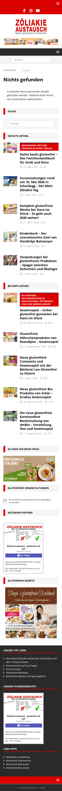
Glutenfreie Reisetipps (17, 672)
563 (50, 322)
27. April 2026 (31, 222)
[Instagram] (31, 10)
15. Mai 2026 (30, 167)
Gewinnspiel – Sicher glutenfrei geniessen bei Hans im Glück (39, 307)
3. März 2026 (30, 378)
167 (49, 433)
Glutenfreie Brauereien (17, 767)
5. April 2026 (30, 273)
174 (50, 401)
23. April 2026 (31, 246)
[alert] (31, 501)
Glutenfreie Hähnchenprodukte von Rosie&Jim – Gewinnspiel (39, 338)
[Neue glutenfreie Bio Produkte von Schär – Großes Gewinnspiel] (10, 392)
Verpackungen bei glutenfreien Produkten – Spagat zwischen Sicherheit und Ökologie (38, 263)
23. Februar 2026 (33, 322)
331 (46, 378)
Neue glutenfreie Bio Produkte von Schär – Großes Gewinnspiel (36, 393)
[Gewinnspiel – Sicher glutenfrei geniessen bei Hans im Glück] (10, 298)
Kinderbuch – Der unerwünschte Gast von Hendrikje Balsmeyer (38, 237)
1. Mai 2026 (29, 194)
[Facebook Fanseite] (24, 10)
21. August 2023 (32, 433)
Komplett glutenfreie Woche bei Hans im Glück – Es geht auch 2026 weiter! (36, 212)
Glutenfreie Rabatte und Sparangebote (26, 676)
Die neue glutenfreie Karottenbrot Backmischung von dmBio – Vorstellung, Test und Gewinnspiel (36, 421)
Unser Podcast (13, 669)
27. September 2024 (34, 346)
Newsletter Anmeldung (18, 757)
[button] (57, 3)
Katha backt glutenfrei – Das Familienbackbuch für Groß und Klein (39, 154)
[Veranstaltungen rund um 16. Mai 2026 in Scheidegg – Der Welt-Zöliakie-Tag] (10, 181)
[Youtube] (38, 10)
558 (54, 346)
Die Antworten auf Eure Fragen (21, 665)
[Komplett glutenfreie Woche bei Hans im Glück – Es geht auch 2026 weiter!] (10, 209)
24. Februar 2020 (33, 401)
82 (44, 167)
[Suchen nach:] (31, 59)
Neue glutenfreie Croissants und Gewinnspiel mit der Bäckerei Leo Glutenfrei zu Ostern (38, 365)
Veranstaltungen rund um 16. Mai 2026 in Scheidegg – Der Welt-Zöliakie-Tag (37, 184)
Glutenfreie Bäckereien (17, 764)
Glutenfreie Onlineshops (18, 760)
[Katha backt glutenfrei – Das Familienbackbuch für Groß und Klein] (10, 148)
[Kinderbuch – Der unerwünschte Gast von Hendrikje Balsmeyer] (10, 236)
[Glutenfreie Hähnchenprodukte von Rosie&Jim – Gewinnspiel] (10, 337)
